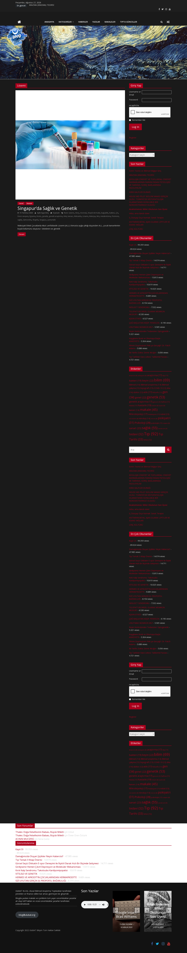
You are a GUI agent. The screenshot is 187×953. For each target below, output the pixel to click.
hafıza (165, 402)
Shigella (35, 220)
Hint (65, 216)
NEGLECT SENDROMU (139, 307)
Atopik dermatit (94, 213)
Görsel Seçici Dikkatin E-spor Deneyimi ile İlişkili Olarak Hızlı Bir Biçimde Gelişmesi (57, 863)
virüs (148, 439)
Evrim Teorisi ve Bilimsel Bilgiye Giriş (145, 170)
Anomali (83, 213)
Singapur (43, 220)
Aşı (165, 375)
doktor (138, 392)
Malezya (92, 216)
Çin (117, 213)
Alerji (77, 213)
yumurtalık (52, 220)
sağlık (20, 220)
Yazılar (96, 21)
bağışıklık (104, 213)
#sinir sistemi (69, 213)
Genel (21, 203)
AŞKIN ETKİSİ (135, 318)
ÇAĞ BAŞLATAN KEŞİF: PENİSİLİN (144, 322)
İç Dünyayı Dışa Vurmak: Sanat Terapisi (146, 217)
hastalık (144, 405)
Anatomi (133, 376)
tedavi (136, 434)
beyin (147, 380)
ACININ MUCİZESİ (24, 838)
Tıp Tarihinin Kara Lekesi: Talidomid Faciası (148, 356)
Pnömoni (115, 216)
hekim (155, 406)
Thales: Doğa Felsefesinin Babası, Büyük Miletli (39, 831)
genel (140, 397)
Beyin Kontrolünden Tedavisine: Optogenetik (149, 331)
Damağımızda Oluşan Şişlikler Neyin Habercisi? (149, 253)
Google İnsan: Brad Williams (126, 914)
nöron (154, 419)
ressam (166, 423)
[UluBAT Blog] (19, 22)
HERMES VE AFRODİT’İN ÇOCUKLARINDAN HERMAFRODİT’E (46, 877)
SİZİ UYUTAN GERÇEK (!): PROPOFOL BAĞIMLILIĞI (40, 880)
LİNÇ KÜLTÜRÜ (136, 229)
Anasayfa (49, 21)
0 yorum (56, 213)
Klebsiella (77, 216)
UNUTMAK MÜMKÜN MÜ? (141, 327)
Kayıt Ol (132, 245)
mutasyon (154, 414)
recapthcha (134, 105)
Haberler (83, 21)
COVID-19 (160, 388)
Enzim (39, 216)
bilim (162, 380)
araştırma (154, 375)
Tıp (151, 433)
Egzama (32, 216)
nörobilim (133, 419)
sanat (135, 428)
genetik (45, 216)
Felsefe (157, 392)
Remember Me (138, 120)
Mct (98, 216)
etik (148, 392)
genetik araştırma (55, 216)
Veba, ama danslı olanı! (139, 213)
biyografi (146, 388)
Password (133, 99)
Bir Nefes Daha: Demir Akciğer (142, 352)
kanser (70, 216)
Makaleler (110, 21)
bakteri (112, 213)
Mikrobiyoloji (138, 414)
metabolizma (105, 216)
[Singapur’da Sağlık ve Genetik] (70, 91)
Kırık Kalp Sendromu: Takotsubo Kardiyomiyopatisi (41, 870)
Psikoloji (143, 423)
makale (149, 409)
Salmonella (27, 220)
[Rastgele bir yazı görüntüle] (168, 22)
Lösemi (85, 216)
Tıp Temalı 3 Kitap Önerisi (140, 260)
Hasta (133, 405)
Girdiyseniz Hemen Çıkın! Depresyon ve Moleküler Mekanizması (48, 866)
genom (156, 402)
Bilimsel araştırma (151, 384)
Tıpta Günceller (128, 21)
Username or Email (135, 93)
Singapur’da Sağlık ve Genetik (47, 208)
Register (132, 137)
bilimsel (134, 384)
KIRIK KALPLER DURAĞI (139, 192)
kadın (162, 406)
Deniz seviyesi (23, 216)
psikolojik (156, 423)
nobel (164, 414)
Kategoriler (65, 21)
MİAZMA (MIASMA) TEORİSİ (41, 5)
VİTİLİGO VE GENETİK (138, 288)
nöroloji (144, 418)
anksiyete (142, 376)
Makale (29, 203)
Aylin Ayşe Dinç (43, 213)
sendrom (162, 428)
